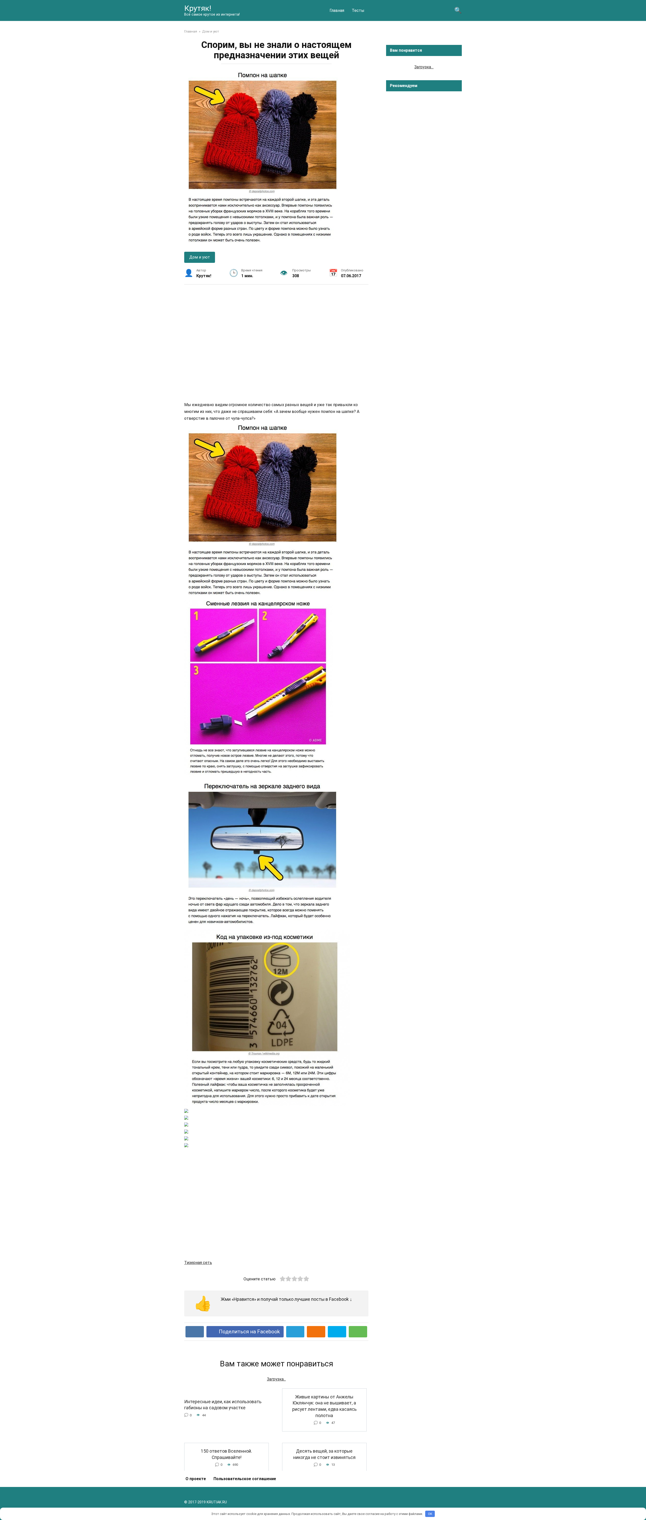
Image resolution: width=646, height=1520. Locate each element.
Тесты (358, 10)
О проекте (195, 1478)
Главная (337, 10)
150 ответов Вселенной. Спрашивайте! (226, 1454)
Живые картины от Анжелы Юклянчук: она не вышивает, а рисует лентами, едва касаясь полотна (324, 1406)
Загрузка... (276, 1379)
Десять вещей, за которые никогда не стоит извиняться (324, 1454)
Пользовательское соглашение (244, 1478)
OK (430, 1514)
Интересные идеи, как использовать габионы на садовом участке (222, 1404)
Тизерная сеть (198, 1262)
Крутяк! (197, 8)
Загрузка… (424, 67)
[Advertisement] (276, 342)
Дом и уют (199, 257)
